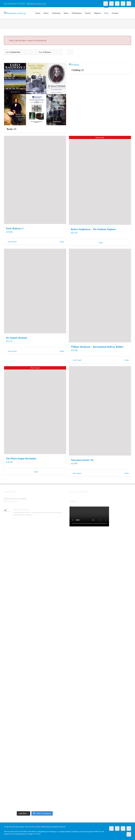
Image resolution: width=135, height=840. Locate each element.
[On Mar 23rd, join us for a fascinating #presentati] (42, 669)
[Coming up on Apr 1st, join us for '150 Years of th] (27, 674)
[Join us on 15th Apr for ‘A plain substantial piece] (11, 669)
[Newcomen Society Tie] (100, 410)
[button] (127, 12)
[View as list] (70, 52)
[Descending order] (33, 52)
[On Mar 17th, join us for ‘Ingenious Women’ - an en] (58, 661)
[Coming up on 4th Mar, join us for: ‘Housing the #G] (27, 767)
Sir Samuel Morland (16, 337)
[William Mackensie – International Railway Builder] (100, 295)
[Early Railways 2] (35, 180)
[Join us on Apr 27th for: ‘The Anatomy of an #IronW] (42, 563)
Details (62, 242)
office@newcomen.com (36, 3)
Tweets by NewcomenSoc (15, 498)
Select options (77, 473)
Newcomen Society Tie (82, 460)
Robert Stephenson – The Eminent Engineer (93, 229)
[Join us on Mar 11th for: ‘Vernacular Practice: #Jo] (11, 768)
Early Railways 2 (14, 228)
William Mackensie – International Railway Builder (97, 346)
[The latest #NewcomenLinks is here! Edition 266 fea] (11, 559)
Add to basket (12, 242)
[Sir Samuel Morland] (35, 291)
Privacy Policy (35, 827)
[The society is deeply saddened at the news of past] (58, 564)
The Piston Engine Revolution (21, 458)
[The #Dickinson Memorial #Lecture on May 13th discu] (27, 569)
